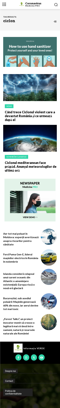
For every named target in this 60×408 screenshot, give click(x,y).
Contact (9, 381)
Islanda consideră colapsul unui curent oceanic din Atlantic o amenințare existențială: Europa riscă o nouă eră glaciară (19, 281)
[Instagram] (26, 357)
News (9, 106)
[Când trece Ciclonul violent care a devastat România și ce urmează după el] (30, 87)
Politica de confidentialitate (13, 392)
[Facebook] (18, 357)
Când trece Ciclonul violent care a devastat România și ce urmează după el (30, 116)
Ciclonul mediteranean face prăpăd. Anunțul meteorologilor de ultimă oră (30, 166)
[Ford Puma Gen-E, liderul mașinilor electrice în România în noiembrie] (49, 257)
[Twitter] (34, 357)
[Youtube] (42, 357)
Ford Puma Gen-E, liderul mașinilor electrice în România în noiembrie (20, 258)
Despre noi (10, 371)
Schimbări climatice (16, 157)
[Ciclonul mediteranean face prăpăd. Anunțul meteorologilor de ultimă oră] (30, 138)
